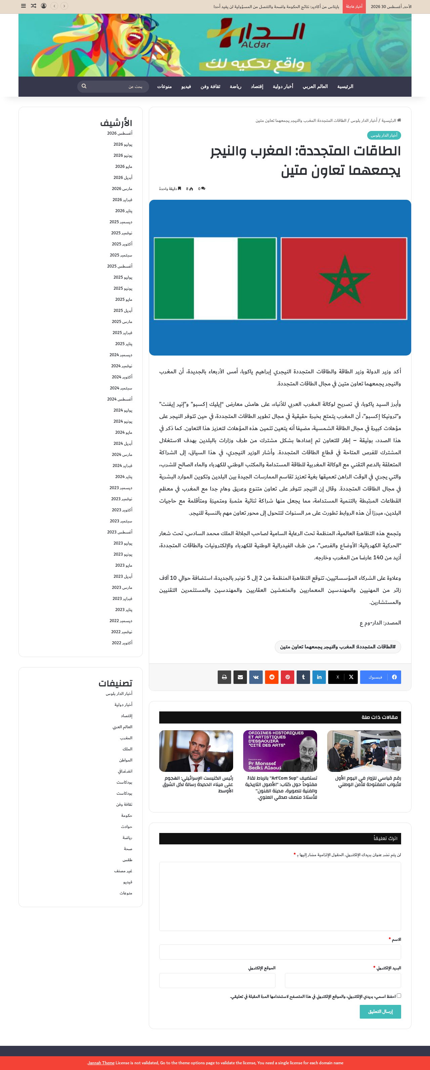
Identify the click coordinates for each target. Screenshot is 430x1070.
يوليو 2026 (123, 144)
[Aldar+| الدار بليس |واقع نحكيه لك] (215, 45)
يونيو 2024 (123, 421)
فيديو (186, 86)
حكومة (126, 815)
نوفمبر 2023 (121, 499)
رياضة (236, 86)
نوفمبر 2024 (121, 366)
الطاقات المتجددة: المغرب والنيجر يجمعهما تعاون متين (336, 646)
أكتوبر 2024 (122, 377)
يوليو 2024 (123, 410)
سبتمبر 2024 (121, 388)
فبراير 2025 (122, 332)
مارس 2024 (122, 454)
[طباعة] (224, 677)
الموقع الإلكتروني (261, 968)
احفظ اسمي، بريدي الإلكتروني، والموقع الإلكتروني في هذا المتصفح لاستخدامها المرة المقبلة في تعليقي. (313, 996)
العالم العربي (315, 86)
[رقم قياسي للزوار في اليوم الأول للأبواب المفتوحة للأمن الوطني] (364, 751)
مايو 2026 (123, 166)
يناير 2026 (123, 211)
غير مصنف (123, 871)
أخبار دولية (283, 86)
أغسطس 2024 (119, 399)
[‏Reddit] (271, 677)
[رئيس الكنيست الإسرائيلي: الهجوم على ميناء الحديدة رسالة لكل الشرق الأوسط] (196, 751)
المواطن (125, 760)
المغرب (126, 738)
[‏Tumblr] (303, 677)
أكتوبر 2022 (122, 643)
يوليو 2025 (123, 277)
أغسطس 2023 (119, 532)
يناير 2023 (123, 609)
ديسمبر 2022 (121, 620)
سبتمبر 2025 (121, 255)
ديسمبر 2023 (121, 488)
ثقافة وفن (210, 86)
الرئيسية (345, 86)
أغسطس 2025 (119, 266)
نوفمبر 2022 (121, 632)
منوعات (164, 86)
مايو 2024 (123, 432)
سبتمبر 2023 (121, 521)
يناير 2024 (123, 476)
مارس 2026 (122, 188)
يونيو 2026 (123, 155)
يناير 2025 (123, 343)
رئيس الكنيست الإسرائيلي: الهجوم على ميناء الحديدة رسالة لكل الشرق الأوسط (198, 784)
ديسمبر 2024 (121, 355)
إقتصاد (257, 86)
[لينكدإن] (319, 677)
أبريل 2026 (123, 177)
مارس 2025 (122, 321)
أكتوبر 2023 (122, 510)
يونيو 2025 (123, 288)
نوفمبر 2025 (121, 233)
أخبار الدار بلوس (364, 120)
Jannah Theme (101, 1063)
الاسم (395, 939)
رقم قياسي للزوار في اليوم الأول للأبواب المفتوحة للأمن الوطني (368, 781)
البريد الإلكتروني (387, 968)
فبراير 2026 (122, 199)
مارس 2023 (122, 587)
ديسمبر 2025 (121, 222)
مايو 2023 (123, 565)
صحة (128, 848)
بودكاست (124, 782)
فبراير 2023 (122, 598)
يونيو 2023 (123, 554)
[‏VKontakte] (256, 677)
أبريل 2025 (123, 310)
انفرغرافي (125, 771)
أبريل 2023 (123, 576)
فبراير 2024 (122, 465)
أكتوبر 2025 (122, 244)
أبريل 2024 (123, 443)
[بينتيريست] (287, 677)
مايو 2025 (123, 299)
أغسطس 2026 (119, 133)
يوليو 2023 (123, 543)
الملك (127, 749)
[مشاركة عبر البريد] (240, 677)
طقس (127, 860)
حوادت (126, 826)
